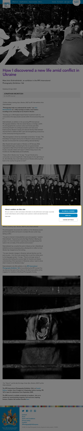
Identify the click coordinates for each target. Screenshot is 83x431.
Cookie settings (68, 219)
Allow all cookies (68, 211)
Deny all (68, 215)
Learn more (7, 216)
